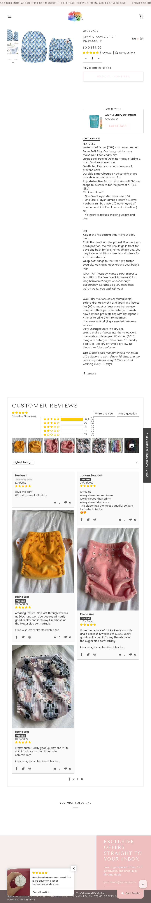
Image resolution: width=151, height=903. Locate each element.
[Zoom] (47, 47)
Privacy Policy (82, 896)
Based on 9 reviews (24, 416)
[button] (91, 52)
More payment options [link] (97, 98)
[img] (43, 486)
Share (92, 373)
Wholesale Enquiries (90, 892)
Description (91, 138)
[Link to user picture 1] (43, 551)
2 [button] (73, 779)
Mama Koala (91, 31)
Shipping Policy (18, 896)
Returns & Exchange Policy (50, 896)
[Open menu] (12, 16)
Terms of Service (106, 896)
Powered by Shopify (21, 899)
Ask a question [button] (128, 413)
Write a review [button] (104, 413)
